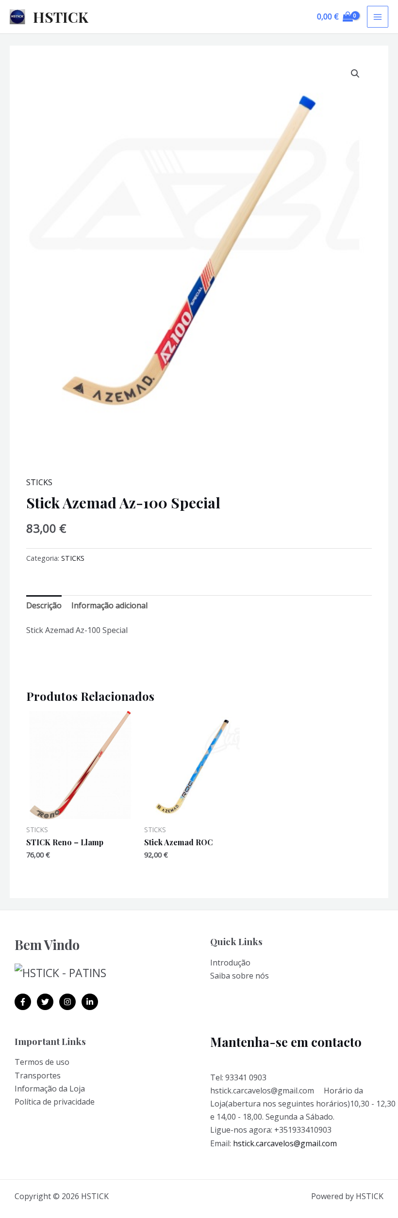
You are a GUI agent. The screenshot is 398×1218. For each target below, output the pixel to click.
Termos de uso (42, 1062)
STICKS (39, 482)
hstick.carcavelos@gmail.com (285, 1143)
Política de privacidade (55, 1101)
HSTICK (60, 17)
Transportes (38, 1075)
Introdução (230, 962)
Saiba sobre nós (239, 975)
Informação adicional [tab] (109, 605)
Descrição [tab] (44, 605)
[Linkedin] (90, 1002)
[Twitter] (45, 1002)
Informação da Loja (50, 1088)
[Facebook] (23, 1002)
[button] (355, 73)
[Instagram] (67, 1002)
